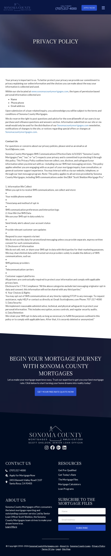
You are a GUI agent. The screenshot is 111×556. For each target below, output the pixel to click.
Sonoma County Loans (80, 546)
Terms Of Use (48, 549)
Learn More (11, 526)
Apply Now (89, 8)
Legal (58, 549)
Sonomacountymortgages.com (73, 125)
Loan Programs (66, 488)
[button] (46, 447)
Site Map (66, 549)
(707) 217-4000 (66, 8)
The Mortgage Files (68, 479)
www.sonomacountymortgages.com (49, 91)
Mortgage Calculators (69, 484)
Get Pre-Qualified (67, 470)
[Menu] (103, 7)
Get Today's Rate (67, 474)
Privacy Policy (98, 546)
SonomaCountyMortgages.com (43, 546)
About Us (64, 546)
